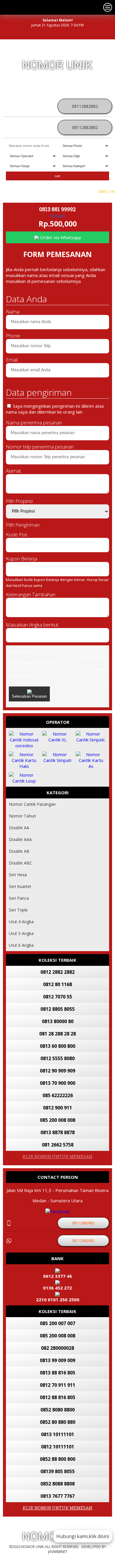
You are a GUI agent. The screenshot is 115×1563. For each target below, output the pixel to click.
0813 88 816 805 (57, 1372)
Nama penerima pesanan (34, 422)
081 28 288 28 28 (57, 1033)
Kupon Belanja (21, 558)
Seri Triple (18, 910)
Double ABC (20, 863)
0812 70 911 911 (57, 1385)
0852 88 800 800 (57, 1459)
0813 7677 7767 (57, 1496)
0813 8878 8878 (57, 1132)
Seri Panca (19, 898)
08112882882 (85, 106)
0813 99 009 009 (57, 1360)
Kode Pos (16, 534)
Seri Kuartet (20, 886)
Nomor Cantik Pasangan (32, 804)
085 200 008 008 (57, 1120)
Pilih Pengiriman (23, 524)
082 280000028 (57, 1348)
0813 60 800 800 (57, 1046)
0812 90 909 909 (57, 1070)
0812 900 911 (57, 1107)
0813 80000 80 (57, 1021)
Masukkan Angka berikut (32, 624)
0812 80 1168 (57, 984)
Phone (13, 335)
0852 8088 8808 (57, 1483)
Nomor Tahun (22, 816)
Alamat (13, 470)
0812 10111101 (57, 1446)
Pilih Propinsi (19, 501)
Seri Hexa (18, 874)
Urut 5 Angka (21, 933)
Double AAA (20, 839)
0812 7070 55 (57, 996)
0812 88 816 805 (57, 1397)
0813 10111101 (57, 1434)
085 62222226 (57, 1095)
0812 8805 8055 (57, 1009)
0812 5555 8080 (57, 1058)
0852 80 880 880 (57, 1422)
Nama (12, 311)
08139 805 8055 (57, 1471)
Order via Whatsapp (60, 237)
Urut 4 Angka (21, 921)
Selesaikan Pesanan (29, 696)
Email (12, 359)
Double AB (19, 851)
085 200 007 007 (57, 1323)
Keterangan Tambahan (30, 594)
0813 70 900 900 (57, 1083)
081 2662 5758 (57, 1144)
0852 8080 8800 (57, 1409)
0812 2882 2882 (57, 972)
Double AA (19, 827)
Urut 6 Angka (21, 945)
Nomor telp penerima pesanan (40, 446)
